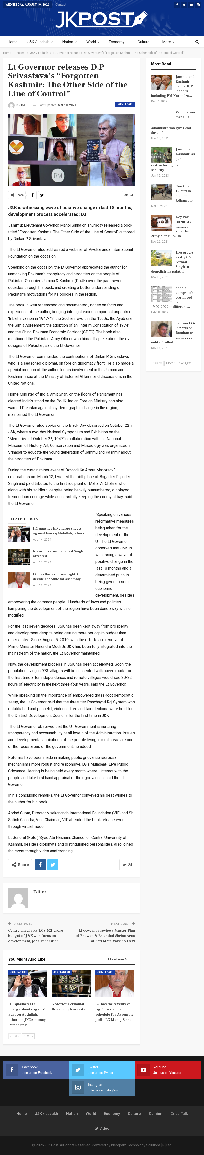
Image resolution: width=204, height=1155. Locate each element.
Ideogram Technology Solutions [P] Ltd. (141, 1145)
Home (13, 42)
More (166, 42)
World (91, 42)
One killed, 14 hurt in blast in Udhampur (184, 193)
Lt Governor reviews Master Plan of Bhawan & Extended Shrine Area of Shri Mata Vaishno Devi (105, 935)
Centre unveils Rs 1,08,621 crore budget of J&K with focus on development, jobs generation (35, 935)
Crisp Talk (179, 1113)
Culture (143, 42)
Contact (60, 4)
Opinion (155, 1113)
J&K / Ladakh (38, 42)
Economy (116, 42)
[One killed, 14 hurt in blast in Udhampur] (161, 192)
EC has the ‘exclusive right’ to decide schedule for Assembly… (58, 576)
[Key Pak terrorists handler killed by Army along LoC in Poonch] (161, 223)
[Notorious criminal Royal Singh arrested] (19, 557)
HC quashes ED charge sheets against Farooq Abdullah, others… (60, 531)
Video (104, 1128)
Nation (67, 42)
